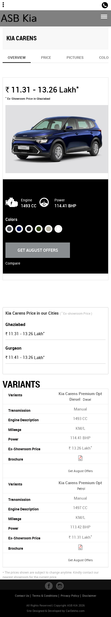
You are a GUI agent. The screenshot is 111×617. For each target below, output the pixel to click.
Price (46, 57)
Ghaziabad (15, 324)
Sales (93, 4)
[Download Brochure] (80, 458)
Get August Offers (38, 250)
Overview (17, 57)
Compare (12, 263)
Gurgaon (13, 348)
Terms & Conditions (45, 595)
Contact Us (22, 595)
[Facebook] (49, 586)
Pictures (75, 57)
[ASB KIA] (19, 18)
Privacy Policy (70, 595)
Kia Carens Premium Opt (80, 485)
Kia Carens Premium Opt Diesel (80, 396)
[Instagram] (60, 586)
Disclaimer (89, 595)
